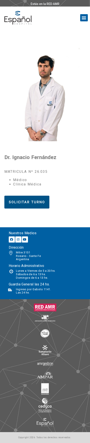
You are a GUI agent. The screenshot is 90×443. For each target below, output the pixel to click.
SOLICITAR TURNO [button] (27, 202)
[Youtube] (25, 239)
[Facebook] (12, 239)
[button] (84, 17)
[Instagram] (18, 239)
